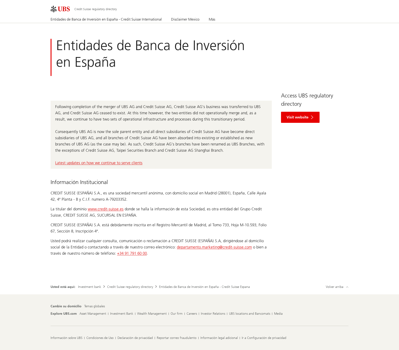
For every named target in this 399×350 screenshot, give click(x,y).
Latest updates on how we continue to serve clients (98, 162)
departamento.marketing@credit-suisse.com (214, 247)
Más (212, 19)
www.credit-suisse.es (106, 209)
